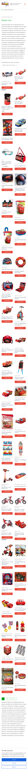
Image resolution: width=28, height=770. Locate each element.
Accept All (14, 759)
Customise (14, 763)
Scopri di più (7, 87)
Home (2, 9)
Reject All (14, 767)
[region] (14, 759)
